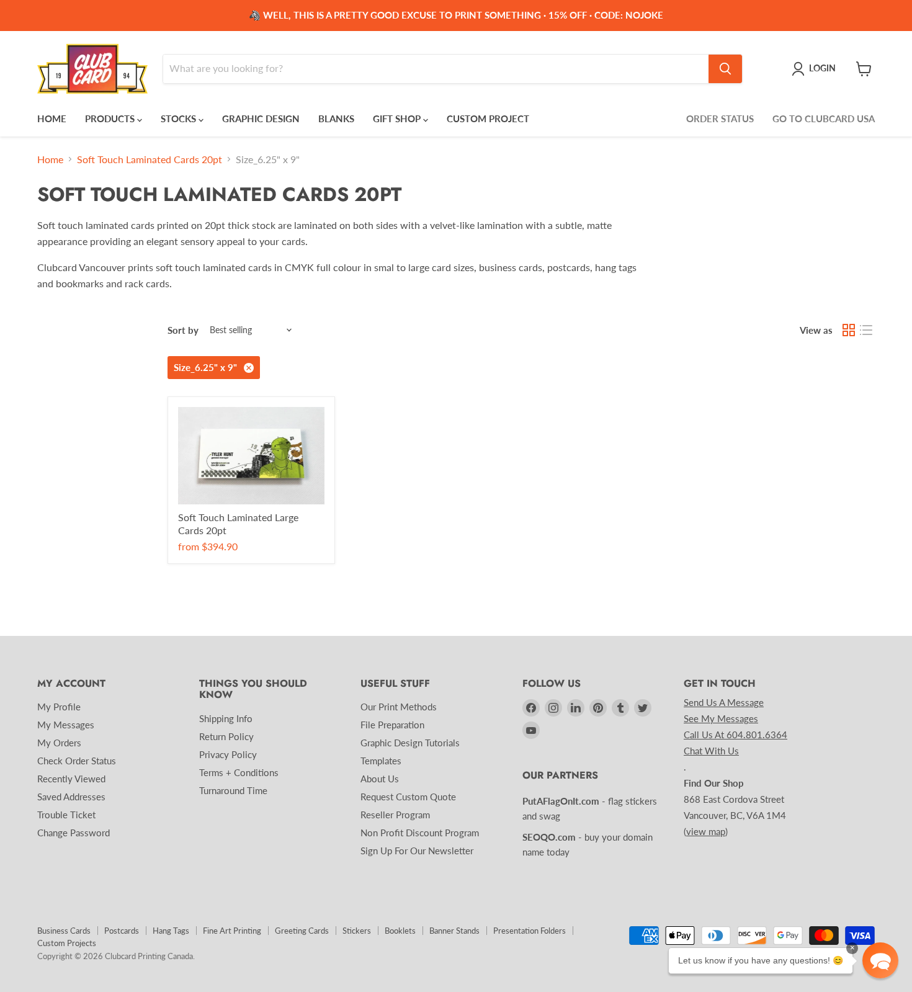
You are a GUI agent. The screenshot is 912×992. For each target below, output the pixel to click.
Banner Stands (454, 931)
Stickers (356, 931)
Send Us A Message (724, 702)
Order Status (720, 118)
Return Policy (226, 736)
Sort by (183, 330)
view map (705, 831)
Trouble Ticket (66, 814)
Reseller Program (395, 814)
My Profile (59, 706)
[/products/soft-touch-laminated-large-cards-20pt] (251, 455)
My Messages (65, 724)
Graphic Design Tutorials (410, 742)
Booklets (400, 931)
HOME (51, 118)
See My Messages (721, 718)
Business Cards (64, 931)
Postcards (121, 931)
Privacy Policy (228, 754)
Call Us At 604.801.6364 (735, 734)
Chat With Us (711, 750)
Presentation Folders (529, 931)
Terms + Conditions (239, 772)
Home (50, 159)
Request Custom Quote (408, 796)
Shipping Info (226, 718)
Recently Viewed (71, 778)
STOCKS (180, 118)
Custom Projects (66, 943)
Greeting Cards (302, 931)
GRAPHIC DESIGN (261, 118)
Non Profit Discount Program (419, 832)
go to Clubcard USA (823, 118)
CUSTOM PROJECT (488, 118)
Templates (380, 760)
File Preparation (392, 724)
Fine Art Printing (232, 931)
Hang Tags (171, 931)
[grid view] (848, 330)
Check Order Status (76, 760)
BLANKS (336, 118)
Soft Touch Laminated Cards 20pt (149, 159)
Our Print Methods (398, 706)
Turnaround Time (233, 790)
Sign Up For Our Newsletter (416, 850)
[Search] (725, 69)
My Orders (59, 742)
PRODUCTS (111, 118)
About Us (379, 778)
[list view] (866, 330)
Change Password (73, 832)
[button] (880, 960)
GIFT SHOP (398, 118)
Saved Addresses (71, 796)
